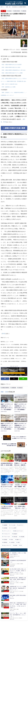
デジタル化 (13, 525)
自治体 (15, 545)
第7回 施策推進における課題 (8, 86)
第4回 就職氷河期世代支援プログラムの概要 (12, 72)
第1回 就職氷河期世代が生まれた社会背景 (11, 64)
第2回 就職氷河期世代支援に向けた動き (11, 67)
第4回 (3, 333)
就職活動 (24, 10)
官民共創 (15, 536)
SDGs (12, 539)
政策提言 (10, 10)
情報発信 (5, 542)
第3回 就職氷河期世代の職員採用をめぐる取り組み (14, 70)
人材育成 (12, 542)
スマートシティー (7, 530)
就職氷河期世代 (17, 10)
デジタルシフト (7, 533)
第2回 (4, 122)
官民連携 (22, 536)
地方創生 (5, 539)
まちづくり (21, 525)
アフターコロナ (7, 536)
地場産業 (5, 525)
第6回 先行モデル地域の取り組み (9, 84)
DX (21, 545)
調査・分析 (3, 10)
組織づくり (18, 539)
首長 (19, 542)
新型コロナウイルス (18, 530)
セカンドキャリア (7, 545)
